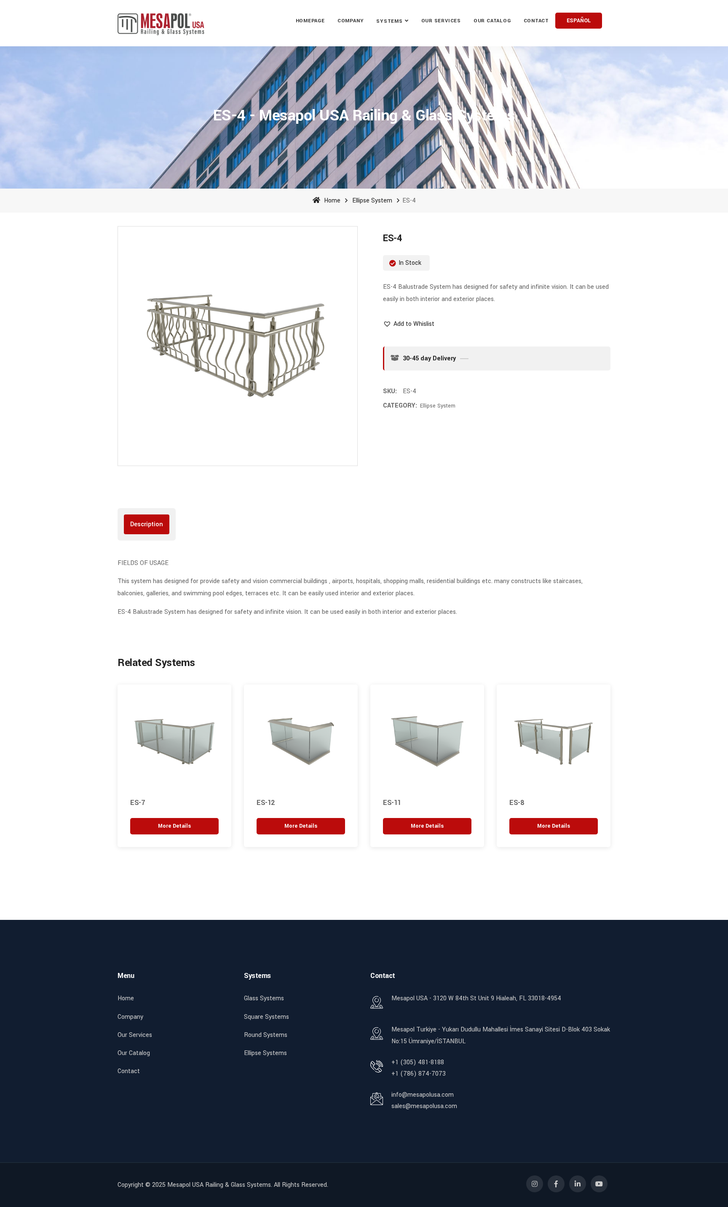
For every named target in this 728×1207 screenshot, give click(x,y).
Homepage (310, 20)
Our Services (135, 1035)
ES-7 (137, 802)
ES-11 (392, 802)
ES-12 (266, 802)
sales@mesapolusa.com (424, 1106)
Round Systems (265, 1035)
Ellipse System (372, 200)
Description (146, 524)
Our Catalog (492, 20)
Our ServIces (441, 20)
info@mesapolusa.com (422, 1094)
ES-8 (516, 802)
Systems (389, 21)
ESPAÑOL (579, 20)
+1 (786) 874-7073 (418, 1073)
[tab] (146, 524)
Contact (536, 20)
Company (350, 20)
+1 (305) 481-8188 (417, 1062)
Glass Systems (264, 998)
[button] (408, 324)
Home (331, 200)
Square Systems (266, 1016)
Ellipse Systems (265, 1053)
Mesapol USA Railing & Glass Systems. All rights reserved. (247, 1184)
